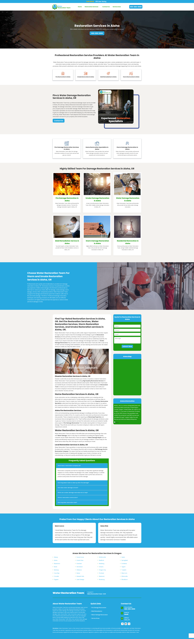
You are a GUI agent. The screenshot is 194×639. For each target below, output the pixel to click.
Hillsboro (79, 570)
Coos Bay (56, 573)
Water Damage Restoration (99, 615)
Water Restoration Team (68, 592)
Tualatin (123, 570)
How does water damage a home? (68, 488)
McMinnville (102, 557)
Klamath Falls (80, 576)
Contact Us (106, 7)
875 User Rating (101, 1)
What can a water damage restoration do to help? (73, 492)
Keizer (78, 573)
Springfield (124, 560)
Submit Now (127, 346)
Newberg (101, 563)
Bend (55, 567)
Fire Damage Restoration (98, 607)
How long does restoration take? (67, 502)
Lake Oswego (80, 579)
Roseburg (102, 579)
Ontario (101, 567)
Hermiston (80, 567)
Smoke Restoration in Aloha (85, 77)
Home (80, 7)
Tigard (123, 567)
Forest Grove (80, 557)
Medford (101, 560)
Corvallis (56, 576)
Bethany (56, 570)
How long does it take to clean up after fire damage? (73, 483)
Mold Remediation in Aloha (108, 77)
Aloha (55, 560)
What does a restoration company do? (69, 465)
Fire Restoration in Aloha (63, 77)
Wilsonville (124, 576)
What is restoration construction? (68, 497)
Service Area (117, 7)
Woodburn (124, 579)
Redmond (101, 576)
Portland (101, 573)
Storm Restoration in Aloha (131, 77)
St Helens (124, 563)
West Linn (124, 573)
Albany (56, 557)
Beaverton (57, 563)
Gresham (79, 563)
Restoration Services (91, 7)
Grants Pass (80, 560)
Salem (123, 557)
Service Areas (95, 618)
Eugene (56, 579)
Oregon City (102, 570)
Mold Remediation (96, 611)
